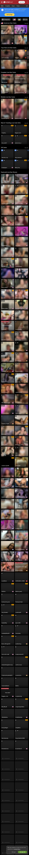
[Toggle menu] (2, 2)
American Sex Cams (10, 23)
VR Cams (4, 147)
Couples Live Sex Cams (8, 72)
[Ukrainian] (19, 19)
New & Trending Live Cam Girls (11, 123)
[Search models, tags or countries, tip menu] (26, 6)
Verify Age (9, 14)
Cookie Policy (17, 849)
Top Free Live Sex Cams (8, 47)
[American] (14, 19)
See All (26, 23)
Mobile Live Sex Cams (8, 97)
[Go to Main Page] (9, 2)
